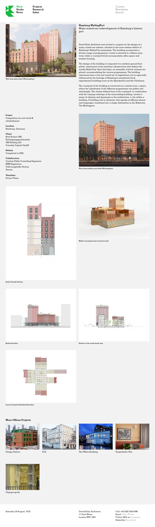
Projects (37, 6)
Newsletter (122, 9)
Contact (120, 6)
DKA (10, 11)
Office (125, 514)
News (19, 12)
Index (36, 12)
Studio (20, 9)
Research (38, 9)
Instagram (135, 517)
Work (19, 6)
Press (131, 514)
